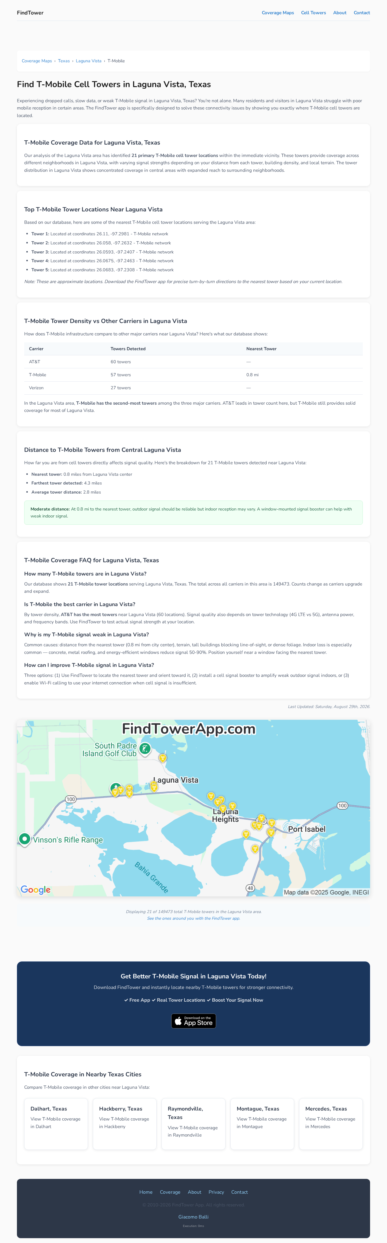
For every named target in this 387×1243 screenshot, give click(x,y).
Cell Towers (313, 13)
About (339, 13)
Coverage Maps (278, 13)
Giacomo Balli (193, 1217)
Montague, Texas (258, 1108)
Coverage (170, 1192)
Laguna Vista (89, 61)
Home (146, 1192)
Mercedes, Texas (326, 1108)
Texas (64, 61)
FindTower (30, 12)
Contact (362, 13)
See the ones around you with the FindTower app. (193, 918)
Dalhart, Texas (49, 1108)
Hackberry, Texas (120, 1108)
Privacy (216, 1192)
